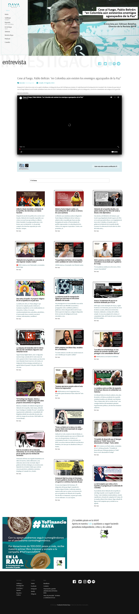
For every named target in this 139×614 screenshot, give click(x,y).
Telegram (33, 594)
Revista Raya (9, 35)
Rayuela (9, 23)
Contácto (46, 586)
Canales (7, 42)
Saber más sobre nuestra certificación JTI (105, 166)
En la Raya (8, 27)
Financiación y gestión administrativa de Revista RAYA (50, 591)
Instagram (34, 589)
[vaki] (34, 542)
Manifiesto (46, 583)
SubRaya (8, 18)
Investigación (29, 83)
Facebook (33, 586)
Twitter (33, 583)
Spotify (33, 591)
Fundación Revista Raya (63, 605)
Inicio (6, 14)
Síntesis (7, 31)
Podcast (7, 39)
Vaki (90, 523)
